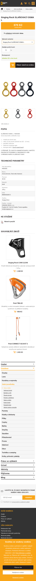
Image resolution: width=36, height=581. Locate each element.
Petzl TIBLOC (18, 303)
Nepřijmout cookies (18, 572)
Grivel (4, 465)
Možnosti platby (5, 535)
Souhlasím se (16, 502)
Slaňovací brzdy (8, 390)
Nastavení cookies (18, 577)
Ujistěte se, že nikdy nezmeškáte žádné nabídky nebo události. (20, 491)
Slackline (5, 433)
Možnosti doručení (6, 538)
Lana (4, 377)
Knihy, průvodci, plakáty (10, 456)
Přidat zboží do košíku (25, 65)
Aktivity (4, 469)
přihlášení (9, 33)
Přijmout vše (18, 567)
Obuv (4, 449)
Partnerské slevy (6, 531)
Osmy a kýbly (29, 9)
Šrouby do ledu (8, 395)
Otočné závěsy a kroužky (10, 407)
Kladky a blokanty (8, 414)
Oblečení (5, 445)
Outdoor (8, 9)
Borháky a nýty (7, 393)
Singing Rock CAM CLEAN (18, 263)
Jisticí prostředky (18, 9)
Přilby (4, 418)
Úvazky (4, 373)
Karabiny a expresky (9, 380)
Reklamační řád (6, 528)
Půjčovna (5, 473)
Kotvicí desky (7, 402)
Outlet (4, 364)
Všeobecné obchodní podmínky (10, 533)
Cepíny (4, 422)
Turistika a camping (9, 452)
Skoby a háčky (7, 400)
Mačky (4, 426)
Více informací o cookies (23, 553)
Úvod (2, 9)
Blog (3, 477)
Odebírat (28, 497)
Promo (4, 441)
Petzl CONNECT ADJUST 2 (18, 344)
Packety (5, 411)
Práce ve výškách (9, 461)
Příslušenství (6, 437)
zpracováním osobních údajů (21, 502)
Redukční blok (7, 405)
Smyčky (5, 430)
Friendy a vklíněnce (9, 397)
